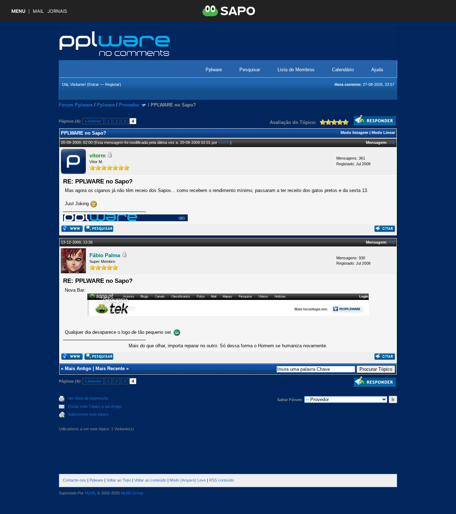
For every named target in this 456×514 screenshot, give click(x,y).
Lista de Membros (296, 69)
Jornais (57, 11)
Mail (38, 11)
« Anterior (93, 121)
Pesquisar (249, 69)
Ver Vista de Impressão (88, 398)
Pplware (214, 69)
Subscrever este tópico (88, 414)
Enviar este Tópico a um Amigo (94, 406)
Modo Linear (383, 132)
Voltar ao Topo (119, 480)
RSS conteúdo (221, 480)
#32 (392, 242)
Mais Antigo (78, 368)
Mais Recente (110, 368)
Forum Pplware (76, 105)
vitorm (223, 142)
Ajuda (377, 69)
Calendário (343, 69)
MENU (18, 11)
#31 (392, 142)
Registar (112, 84)
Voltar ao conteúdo (150, 480)
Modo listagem (354, 132)
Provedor (129, 105)
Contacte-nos (74, 480)
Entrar (93, 84)
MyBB (90, 493)
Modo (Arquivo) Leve (188, 480)
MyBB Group (132, 493)
